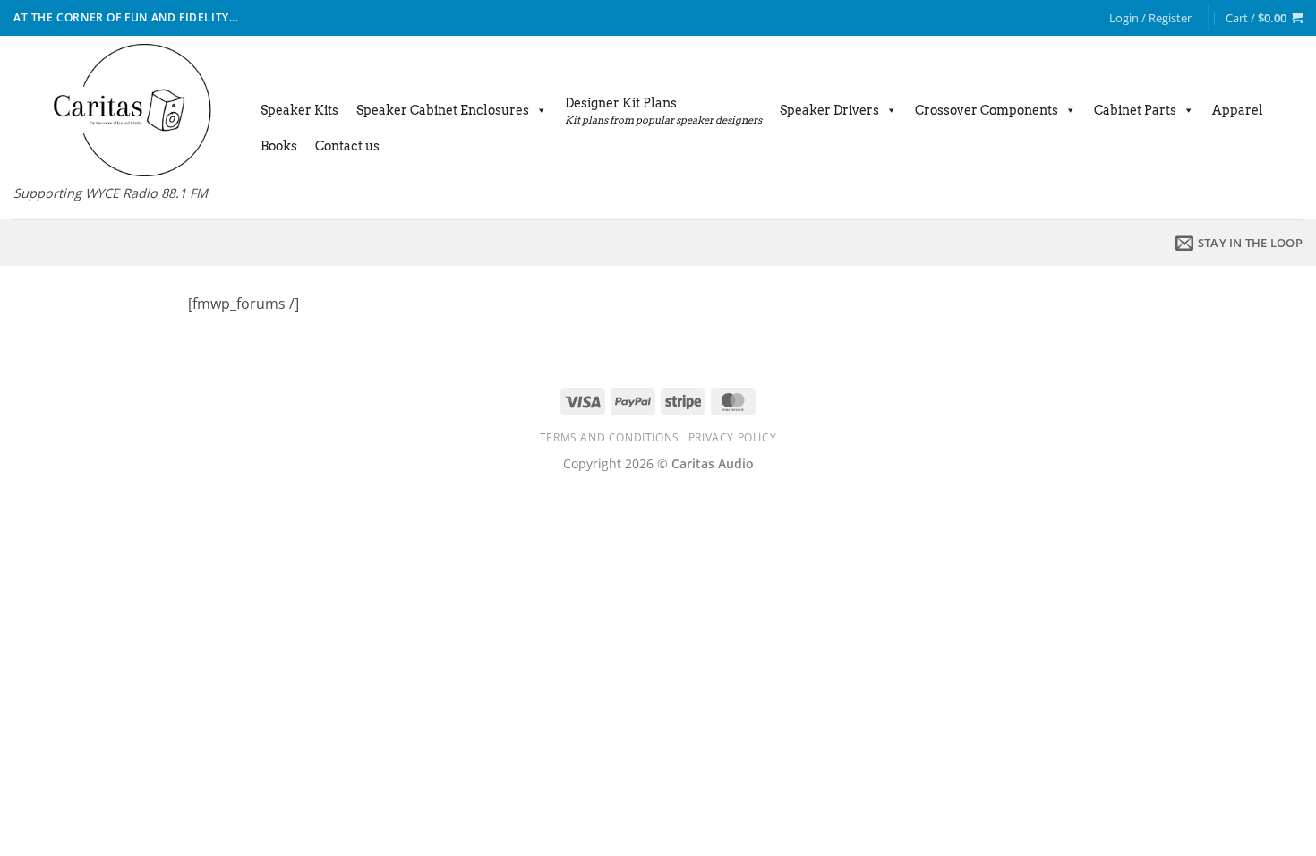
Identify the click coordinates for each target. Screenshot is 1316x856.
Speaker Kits (299, 110)
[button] (1150, 17)
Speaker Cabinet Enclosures (442, 110)
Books (279, 146)
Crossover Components (986, 110)
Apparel (1237, 110)
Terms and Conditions (609, 437)
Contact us (347, 146)
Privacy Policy (732, 437)
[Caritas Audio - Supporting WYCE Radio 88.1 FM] (119, 109)
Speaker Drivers (829, 110)
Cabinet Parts (1135, 110)
